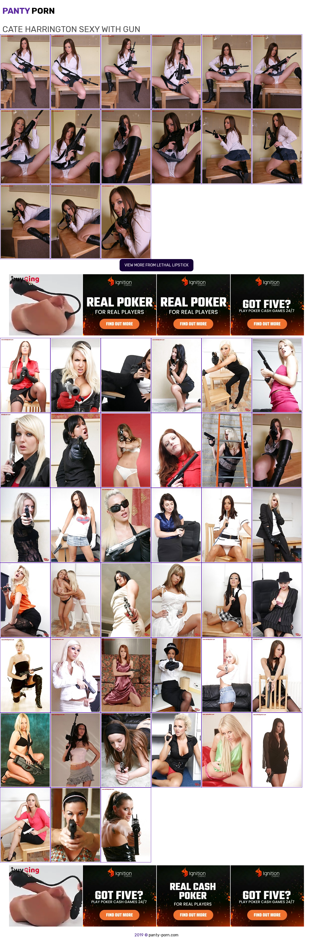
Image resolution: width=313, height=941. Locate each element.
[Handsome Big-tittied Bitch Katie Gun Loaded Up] (277, 600)
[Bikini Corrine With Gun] (126, 450)
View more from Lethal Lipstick (156, 265)
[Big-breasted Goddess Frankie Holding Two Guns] (176, 750)
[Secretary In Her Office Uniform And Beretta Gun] (75, 450)
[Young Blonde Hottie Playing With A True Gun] (25, 600)
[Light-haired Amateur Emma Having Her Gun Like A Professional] (277, 525)
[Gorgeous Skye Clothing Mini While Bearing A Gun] (75, 525)
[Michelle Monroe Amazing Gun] (126, 525)
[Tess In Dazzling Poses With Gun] (25, 525)
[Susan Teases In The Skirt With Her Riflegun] (75, 750)
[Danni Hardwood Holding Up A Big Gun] (226, 450)
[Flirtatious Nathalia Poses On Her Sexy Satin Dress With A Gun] (126, 675)
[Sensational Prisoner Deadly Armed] (176, 450)
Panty (28, 11)
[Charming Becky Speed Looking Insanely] (277, 750)
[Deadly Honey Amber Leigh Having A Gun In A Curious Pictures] (126, 600)
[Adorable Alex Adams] (75, 675)
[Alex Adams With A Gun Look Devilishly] (226, 375)
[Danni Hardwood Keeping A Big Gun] (75, 375)
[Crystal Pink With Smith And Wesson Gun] (75, 600)
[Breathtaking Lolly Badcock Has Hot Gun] (75, 824)
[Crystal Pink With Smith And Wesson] (25, 824)
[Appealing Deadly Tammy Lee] (277, 675)
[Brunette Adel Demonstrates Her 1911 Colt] (176, 375)
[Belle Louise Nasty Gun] (176, 600)
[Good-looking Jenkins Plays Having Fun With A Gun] (126, 375)
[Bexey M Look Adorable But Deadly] (226, 600)
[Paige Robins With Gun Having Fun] (25, 675)
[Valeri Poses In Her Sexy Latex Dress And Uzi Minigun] (126, 824)
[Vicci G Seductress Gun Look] (25, 450)
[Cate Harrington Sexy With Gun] (277, 450)
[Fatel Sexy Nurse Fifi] (226, 525)
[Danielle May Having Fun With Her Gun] (277, 375)
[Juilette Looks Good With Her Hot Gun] (226, 675)
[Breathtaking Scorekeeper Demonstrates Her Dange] (176, 525)
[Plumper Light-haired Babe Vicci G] (226, 750)
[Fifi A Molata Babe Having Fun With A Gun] (176, 675)
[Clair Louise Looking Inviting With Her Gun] (25, 750)
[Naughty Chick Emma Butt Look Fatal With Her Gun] (25, 375)
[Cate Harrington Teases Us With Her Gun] (126, 750)
